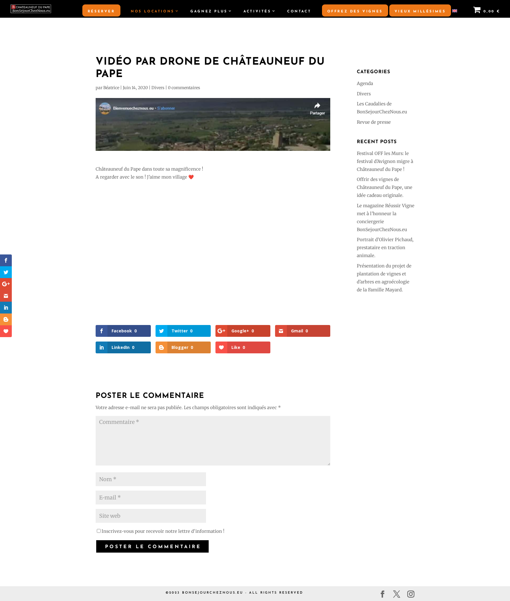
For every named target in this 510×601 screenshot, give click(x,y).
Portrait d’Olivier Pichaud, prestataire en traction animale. (385, 247)
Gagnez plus (209, 11)
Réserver (101, 11)
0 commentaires (184, 87)
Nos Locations (152, 11)
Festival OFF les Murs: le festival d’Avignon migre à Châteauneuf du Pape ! (385, 161)
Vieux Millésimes (420, 11)
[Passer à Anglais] (454, 13)
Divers (157, 87)
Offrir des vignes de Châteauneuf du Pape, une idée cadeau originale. (384, 187)
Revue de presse (374, 122)
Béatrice (111, 87)
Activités (257, 11)
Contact (299, 11)
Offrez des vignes (355, 11)
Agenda (365, 83)
